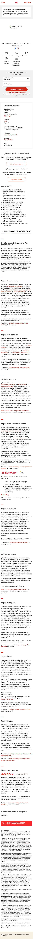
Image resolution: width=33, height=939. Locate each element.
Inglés (5, 121)
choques (23, 290)
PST (15, 126)
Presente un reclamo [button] (16, 164)
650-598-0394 (8, 140)
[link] (27, 54)
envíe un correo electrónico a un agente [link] (17, 410)
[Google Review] (15, 48)
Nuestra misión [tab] (20, 231)
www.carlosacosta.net (10, 135)
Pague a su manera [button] (16, 179)
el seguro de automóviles (14, 286)
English (3, 2)
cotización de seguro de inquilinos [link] (18, 542)
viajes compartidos (19, 291)
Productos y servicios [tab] (8, 231)
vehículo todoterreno (7, 386)
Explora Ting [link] (5, 495)
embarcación (22, 384)
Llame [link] (3, 410)
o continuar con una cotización (17, 92)
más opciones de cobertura (20, 352)
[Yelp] (18, 48)
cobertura (14, 290)
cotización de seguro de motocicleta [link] (19, 367)
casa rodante (23, 383)
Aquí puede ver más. (7, 699)
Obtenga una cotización (17, 89)
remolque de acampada (8, 384)
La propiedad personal (19, 438)
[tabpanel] (16, 125)
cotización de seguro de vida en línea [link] (19, 709)
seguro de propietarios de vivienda (11, 431)
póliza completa (27, 843)
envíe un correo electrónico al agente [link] (16, 589)
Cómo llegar (7, 116)
